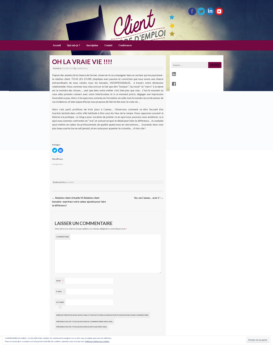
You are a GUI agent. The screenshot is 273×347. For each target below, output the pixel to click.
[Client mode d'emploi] (84, 19)
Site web (60, 302)
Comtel (108, 45)
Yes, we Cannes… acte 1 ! (148, 197)
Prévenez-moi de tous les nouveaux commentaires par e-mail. (84, 321)
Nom (59, 281)
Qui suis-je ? (73, 45)
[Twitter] (201, 14)
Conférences (125, 45)
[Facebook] (192, 14)
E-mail (60, 291)
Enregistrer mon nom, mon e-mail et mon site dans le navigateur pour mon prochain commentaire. (102, 315)
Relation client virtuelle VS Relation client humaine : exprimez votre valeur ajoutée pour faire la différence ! (79, 201)
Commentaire (62, 237)
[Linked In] (210, 14)
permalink (69, 182)
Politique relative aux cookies (97, 341)
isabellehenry (82, 68)
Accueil (57, 45)
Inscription (92, 45)
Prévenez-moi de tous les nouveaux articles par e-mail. (81, 327)
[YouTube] (219, 14)
